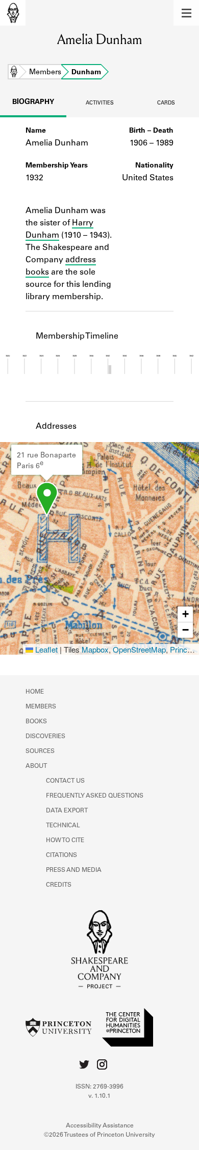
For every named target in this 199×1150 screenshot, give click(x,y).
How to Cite (65, 841)
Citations (61, 855)
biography (33, 102)
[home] (13, 13)
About (36, 766)
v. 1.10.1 (99, 1096)
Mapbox (95, 649)
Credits (58, 885)
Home (14, 72)
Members (45, 72)
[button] (186, 13)
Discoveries (45, 737)
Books (36, 722)
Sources (40, 751)
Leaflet (45, 649)
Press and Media (74, 870)
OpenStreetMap (139, 649)
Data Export (67, 811)
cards (166, 103)
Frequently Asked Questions (94, 796)
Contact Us (65, 781)
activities (100, 103)
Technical (63, 826)
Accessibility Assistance (100, 1126)
